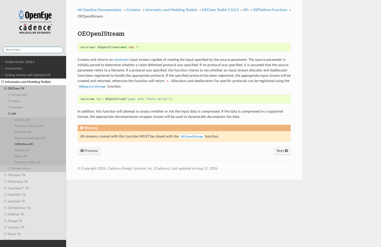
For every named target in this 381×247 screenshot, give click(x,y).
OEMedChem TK (19, 208)
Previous (91, 151)
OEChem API (22, 120)
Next (280, 151)
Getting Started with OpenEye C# (27, 75)
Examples (17, 107)
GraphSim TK (17, 194)
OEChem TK (16, 88)
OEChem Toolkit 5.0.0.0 (220, 10)
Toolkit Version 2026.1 (20, 62)
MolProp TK (16, 214)
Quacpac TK (16, 227)
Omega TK (15, 221)
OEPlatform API (24, 144)
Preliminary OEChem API (29, 126)
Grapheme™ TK (18, 188)
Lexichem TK (16, 201)
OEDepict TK (17, 175)
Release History (21, 168)
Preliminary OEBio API (28, 162)
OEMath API (22, 150)
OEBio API (21, 156)
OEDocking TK (18, 181)
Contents (133, 10)
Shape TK (14, 234)
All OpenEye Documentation (100, 10)
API (13, 114)
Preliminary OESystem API (30, 138)
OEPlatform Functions (270, 10)
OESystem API (23, 132)
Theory (16, 101)
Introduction (13, 68)
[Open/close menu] (2, 62)
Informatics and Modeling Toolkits (28, 82)
